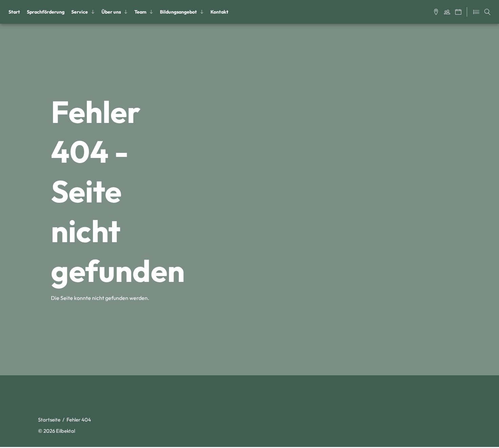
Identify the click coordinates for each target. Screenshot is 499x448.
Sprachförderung (45, 12)
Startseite (49, 419)
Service (79, 12)
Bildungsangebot (178, 12)
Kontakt (219, 12)
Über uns (111, 12)
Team (140, 12)
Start (14, 12)
